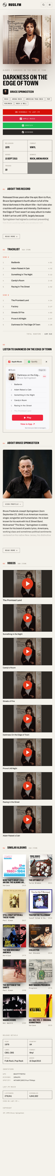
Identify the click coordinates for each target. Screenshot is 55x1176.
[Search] (43, 4)
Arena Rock (17, 99)
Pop (48, 99)
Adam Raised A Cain (20, 268)
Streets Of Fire (17, 312)
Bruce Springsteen (22, 91)
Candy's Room (17, 280)
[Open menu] (49, 4)
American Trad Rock (34, 99)
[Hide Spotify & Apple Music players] (46, 362)
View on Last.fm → (11, 1101)
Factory (14, 306)
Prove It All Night (18, 319)
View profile (13, 504)
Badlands (15, 262)
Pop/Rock (8, 103)
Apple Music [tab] (17, 362)
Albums (6, 70)
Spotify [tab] (34, 362)
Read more (11, 236)
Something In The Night (21, 274)
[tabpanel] (27, 398)
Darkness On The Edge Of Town (25, 325)
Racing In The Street (20, 287)
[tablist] (24, 362)
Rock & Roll (21, 103)
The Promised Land (20, 300)
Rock (6, 99)
